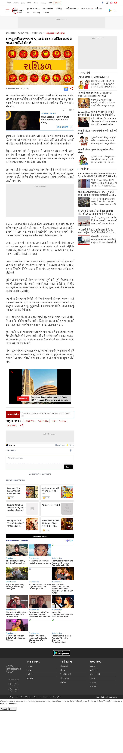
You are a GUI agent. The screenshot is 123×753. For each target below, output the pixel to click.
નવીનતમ (85, 169)
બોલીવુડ (59, 8)
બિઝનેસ (30, 678)
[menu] (8, 10)
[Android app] (61, 653)
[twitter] (107, 2)
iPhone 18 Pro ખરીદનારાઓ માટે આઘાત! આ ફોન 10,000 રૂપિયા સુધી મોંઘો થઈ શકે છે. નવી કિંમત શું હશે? (97, 175)
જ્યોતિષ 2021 (37, 32)
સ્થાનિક (29, 674)
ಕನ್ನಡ (50, 2)
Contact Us (47, 697)
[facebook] (103, 2)
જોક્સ (54, 421)
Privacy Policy (57, 697)
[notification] (115, 10)
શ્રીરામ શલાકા (64, 678)
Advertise (28, 697)
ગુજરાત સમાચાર (32, 8)
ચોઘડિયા (63, 682)
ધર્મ (28, 12)
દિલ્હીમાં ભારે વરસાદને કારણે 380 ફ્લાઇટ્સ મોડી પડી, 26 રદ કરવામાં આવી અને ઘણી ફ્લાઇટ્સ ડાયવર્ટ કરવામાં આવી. (96, 212)
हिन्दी (9, 2)
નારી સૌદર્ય (93, 670)
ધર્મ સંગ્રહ (98, 8)
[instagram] (111, 2)
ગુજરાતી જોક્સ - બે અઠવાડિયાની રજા (93, 77)
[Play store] (110, 10)
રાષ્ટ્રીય (29, 670)
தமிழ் (23, 2)
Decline (12, 708)
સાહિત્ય (92, 678)
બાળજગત (93, 682)
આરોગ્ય (92, 666)
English (16, 2)
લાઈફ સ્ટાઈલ (85, 8)
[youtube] (115, 2)
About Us (19, 697)
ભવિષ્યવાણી (64, 666)
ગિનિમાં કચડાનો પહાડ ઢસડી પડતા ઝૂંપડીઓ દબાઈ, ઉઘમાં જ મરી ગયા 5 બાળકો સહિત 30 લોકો (96, 193)
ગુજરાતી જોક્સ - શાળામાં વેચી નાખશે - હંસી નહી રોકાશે (97, 132)
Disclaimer (37, 697)
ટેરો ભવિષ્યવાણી (65, 674)
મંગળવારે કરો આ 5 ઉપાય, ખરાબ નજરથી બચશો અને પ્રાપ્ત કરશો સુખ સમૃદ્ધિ (95, 94)
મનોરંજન (62, 421)
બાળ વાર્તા (93, 686)
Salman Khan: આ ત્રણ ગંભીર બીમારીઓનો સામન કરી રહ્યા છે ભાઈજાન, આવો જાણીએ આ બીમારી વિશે (97, 113)
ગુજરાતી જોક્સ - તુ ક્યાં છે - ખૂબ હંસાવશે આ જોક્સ (96, 151)
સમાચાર (29, 666)
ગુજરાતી (57, 2)
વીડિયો (46, 12)
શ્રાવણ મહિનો (48, 8)
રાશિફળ (62, 670)
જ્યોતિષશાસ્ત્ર (71, 8)
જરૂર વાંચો (85, 72)
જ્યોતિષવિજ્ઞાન (24, 32)
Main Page (10, 697)
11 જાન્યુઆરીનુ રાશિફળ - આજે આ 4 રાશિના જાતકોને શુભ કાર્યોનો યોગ (46, 414)
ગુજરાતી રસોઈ (95, 674)
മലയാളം (43, 2)
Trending (36, 12)
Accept (4, 708)
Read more (23, 399)
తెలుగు (36, 2)
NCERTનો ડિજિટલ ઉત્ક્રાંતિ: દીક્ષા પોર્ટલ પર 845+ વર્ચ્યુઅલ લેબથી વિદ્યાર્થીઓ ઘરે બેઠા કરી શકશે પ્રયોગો (97, 231)
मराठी (29, 2)
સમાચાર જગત (30, 421)
